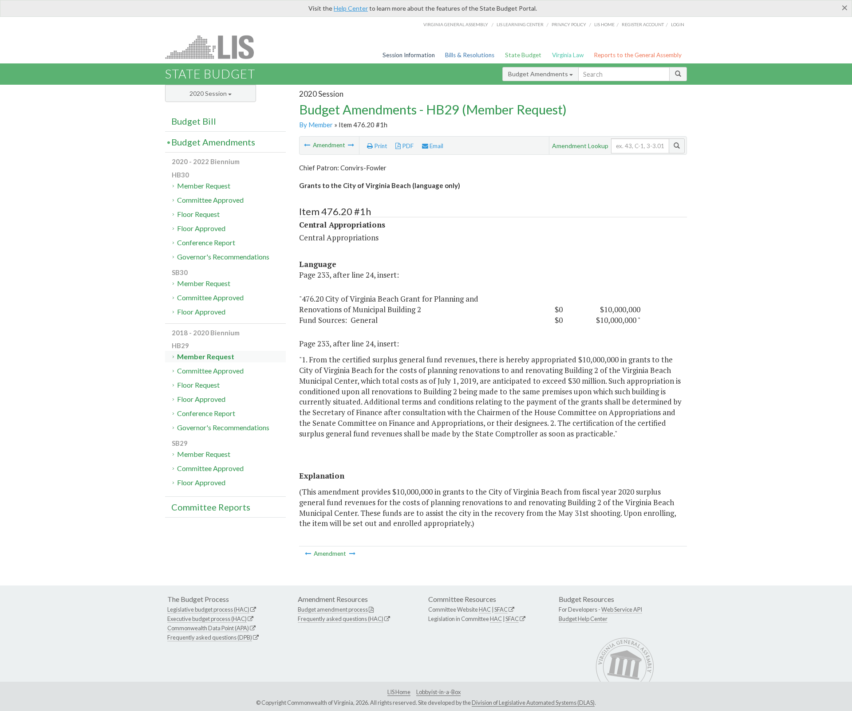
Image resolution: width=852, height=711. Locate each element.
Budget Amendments (538, 74)
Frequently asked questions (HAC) (340, 618)
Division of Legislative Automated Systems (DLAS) (533, 702)
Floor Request (198, 214)
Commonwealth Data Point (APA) (208, 628)
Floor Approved (201, 228)
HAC (485, 609)
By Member (316, 125)
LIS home (604, 24)
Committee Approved (210, 200)
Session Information (409, 55)
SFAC (501, 609)
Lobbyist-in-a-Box (438, 691)
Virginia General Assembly (455, 24)
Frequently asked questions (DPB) (209, 637)
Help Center (351, 8)
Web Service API (621, 609)
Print (380, 145)
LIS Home (398, 691)
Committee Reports (210, 507)
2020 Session (208, 93)
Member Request (203, 185)
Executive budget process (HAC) (207, 618)
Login (677, 24)
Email (435, 145)
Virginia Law (568, 55)
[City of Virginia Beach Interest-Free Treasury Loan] (351, 145)
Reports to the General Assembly (638, 55)
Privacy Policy (569, 24)
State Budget (523, 55)
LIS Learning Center (520, 24)
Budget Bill (193, 121)
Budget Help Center (583, 618)
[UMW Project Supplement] (308, 145)
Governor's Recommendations (223, 256)
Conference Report (206, 242)
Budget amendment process (333, 609)
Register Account (643, 24)
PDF (407, 145)
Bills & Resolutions (469, 55)
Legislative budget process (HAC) (208, 609)
